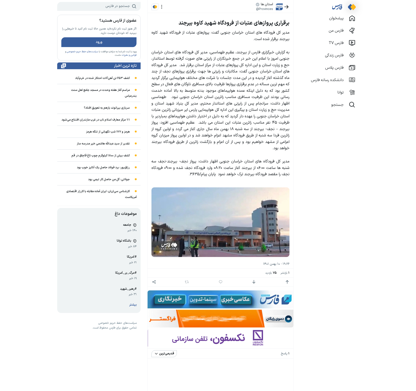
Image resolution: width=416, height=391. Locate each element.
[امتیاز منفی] (253, 282)
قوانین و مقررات (129, 55)
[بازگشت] (286, 7)
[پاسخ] (220, 282)
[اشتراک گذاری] (153, 282)
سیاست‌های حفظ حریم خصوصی (82, 52)
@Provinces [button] (264, 9)
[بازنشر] (187, 282)
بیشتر (133, 305)
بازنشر (285, 273)
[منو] (161, 6)
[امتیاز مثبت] (287, 282)
